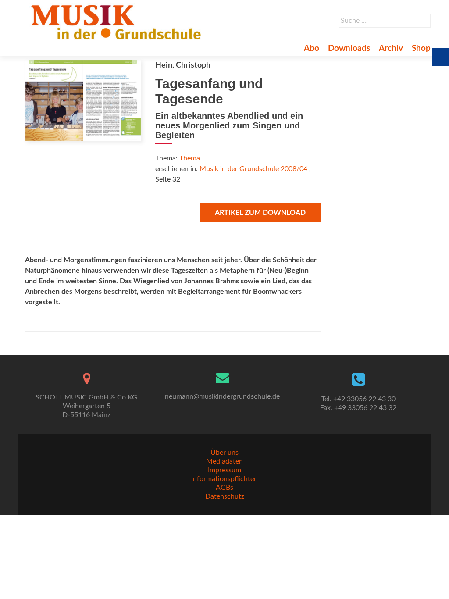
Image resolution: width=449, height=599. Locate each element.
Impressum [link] (224, 470)
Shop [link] (421, 48)
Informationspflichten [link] (224, 478)
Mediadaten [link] (224, 461)
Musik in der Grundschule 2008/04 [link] (253, 168)
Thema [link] (189, 158)
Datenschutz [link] (224, 496)
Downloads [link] (349, 48)
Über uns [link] (224, 452)
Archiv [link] (391, 48)
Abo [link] (311, 48)
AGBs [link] (224, 487)
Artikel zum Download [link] (260, 212)
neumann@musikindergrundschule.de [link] (222, 396)
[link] (117, 22)
